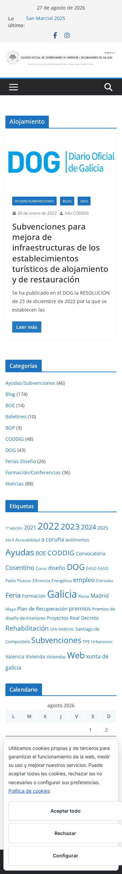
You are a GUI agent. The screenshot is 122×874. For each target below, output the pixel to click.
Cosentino (19, 567)
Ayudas (19, 552)
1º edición (14, 528)
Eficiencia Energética (52, 580)
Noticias (14, 483)
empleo (84, 580)
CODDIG (14, 439)
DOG (84, 201)
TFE (86, 641)
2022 (48, 525)
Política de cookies (29, 791)
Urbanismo (101, 641)
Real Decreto (84, 618)
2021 (30, 527)
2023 (70, 526)
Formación (34, 596)
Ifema (83, 596)
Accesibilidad (27, 539)
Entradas (104, 580)
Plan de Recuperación (42, 608)
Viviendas (56, 657)
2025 (102, 527)
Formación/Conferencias (33, 472)
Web (76, 655)
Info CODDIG (77, 213)
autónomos (77, 540)
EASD (91, 568)
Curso (41, 568)
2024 (88, 527)
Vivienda (35, 656)
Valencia (14, 656)
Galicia (62, 594)
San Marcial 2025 (45, 18)
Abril (9, 540)
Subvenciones (56, 640)
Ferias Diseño (20, 461)
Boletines (15, 416)
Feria (13, 595)
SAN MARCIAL (62, 629)
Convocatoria (90, 553)
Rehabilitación (27, 628)
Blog (67, 201)
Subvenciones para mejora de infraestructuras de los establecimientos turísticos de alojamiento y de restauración (60, 253)
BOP (10, 427)
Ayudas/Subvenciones (34, 201)
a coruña (52, 539)
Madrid (99, 595)
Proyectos (57, 618)
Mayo (10, 609)
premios (80, 608)
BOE (10, 405)
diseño (56, 568)
